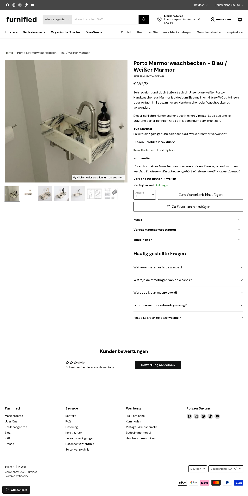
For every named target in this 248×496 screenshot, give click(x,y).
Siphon (170, 150)
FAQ (68, 421)
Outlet (126, 32)
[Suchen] (144, 19)
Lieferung (71, 427)
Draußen (93, 32)
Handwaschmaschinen (141, 438)
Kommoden (133, 421)
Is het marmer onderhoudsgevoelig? (160, 305)
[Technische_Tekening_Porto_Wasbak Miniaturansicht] (111, 193)
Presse (9, 444)
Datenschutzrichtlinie (79, 444)
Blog (8, 433)
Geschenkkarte (209, 32)
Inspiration (234, 32)
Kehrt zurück (73, 433)
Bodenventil (149, 150)
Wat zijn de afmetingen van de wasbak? (162, 280)
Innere (10, 32)
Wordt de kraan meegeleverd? (155, 292)
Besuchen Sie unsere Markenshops (164, 32)
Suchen (9, 466)
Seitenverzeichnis (77, 449)
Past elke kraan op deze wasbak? (157, 318)
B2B (7, 438)
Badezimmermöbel (138, 433)
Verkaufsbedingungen (79, 438)
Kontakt (70, 416)
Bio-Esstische (135, 416)
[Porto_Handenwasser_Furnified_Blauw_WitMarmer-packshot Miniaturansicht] (28, 193)
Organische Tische (65, 32)
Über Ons (11, 421)
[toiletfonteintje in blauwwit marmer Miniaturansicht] (61, 193)
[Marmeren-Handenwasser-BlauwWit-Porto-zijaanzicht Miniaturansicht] (78, 193)
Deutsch (199, 5)
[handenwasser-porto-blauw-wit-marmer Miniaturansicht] (12, 193)
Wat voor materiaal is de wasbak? (158, 267)
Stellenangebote (16, 427)
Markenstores (14, 416)
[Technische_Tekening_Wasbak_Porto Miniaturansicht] (94, 193)
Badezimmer (33, 32)
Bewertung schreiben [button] (158, 365)
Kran (136, 150)
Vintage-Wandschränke (141, 427)
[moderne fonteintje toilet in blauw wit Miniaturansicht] (45, 193)
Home (9, 53)
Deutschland (227, 5)
